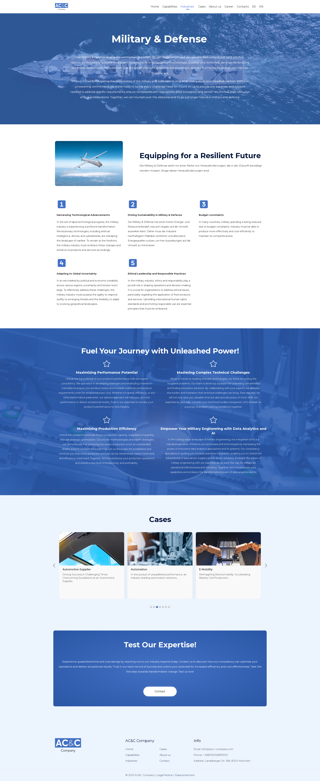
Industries (187, 6)
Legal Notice (165, 775)
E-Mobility (137, 569)
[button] (151, 607)
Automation (70, 569)
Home (155, 6)
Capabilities (169, 6)
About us (215, 6)
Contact (165, 760)
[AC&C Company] (61, 6)
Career (229, 6)
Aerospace (206, 569)
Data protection (185, 775)
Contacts (243, 6)
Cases (202, 6)
